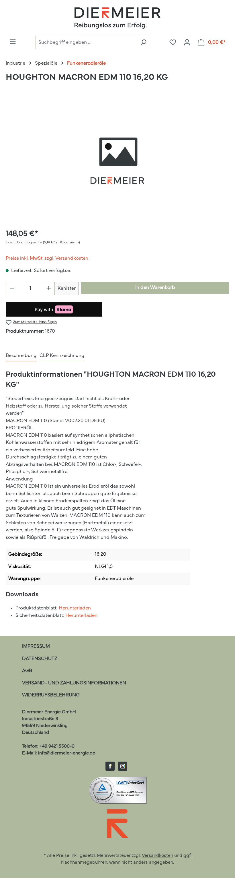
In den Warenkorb (155, 287)
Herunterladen (75, 608)
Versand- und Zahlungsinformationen (74, 683)
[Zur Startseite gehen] (117, 18)
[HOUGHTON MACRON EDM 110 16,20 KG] (117, 161)
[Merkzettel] (173, 42)
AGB (27, 671)
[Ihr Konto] (187, 42)
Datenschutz (39, 659)
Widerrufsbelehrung (51, 695)
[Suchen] (143, 42)
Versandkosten (157, 856)
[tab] (21, 356)
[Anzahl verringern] (12, 288)
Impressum (36, 646)
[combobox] (86, 42)
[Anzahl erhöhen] (49, 288)
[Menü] (13, 42)
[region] (117, 161)
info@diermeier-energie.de (66, 753)
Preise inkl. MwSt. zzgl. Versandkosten (47, 258)
